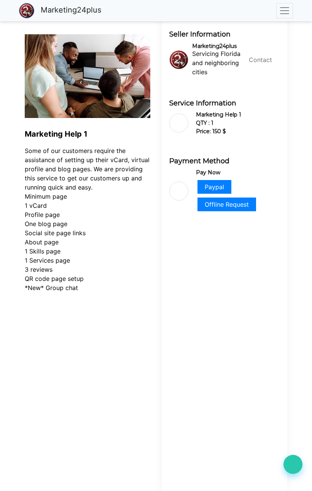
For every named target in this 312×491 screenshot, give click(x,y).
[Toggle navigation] (284, 10)
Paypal (214, 187)
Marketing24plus (69, 9)
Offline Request (227, 204)
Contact (260, 60)
